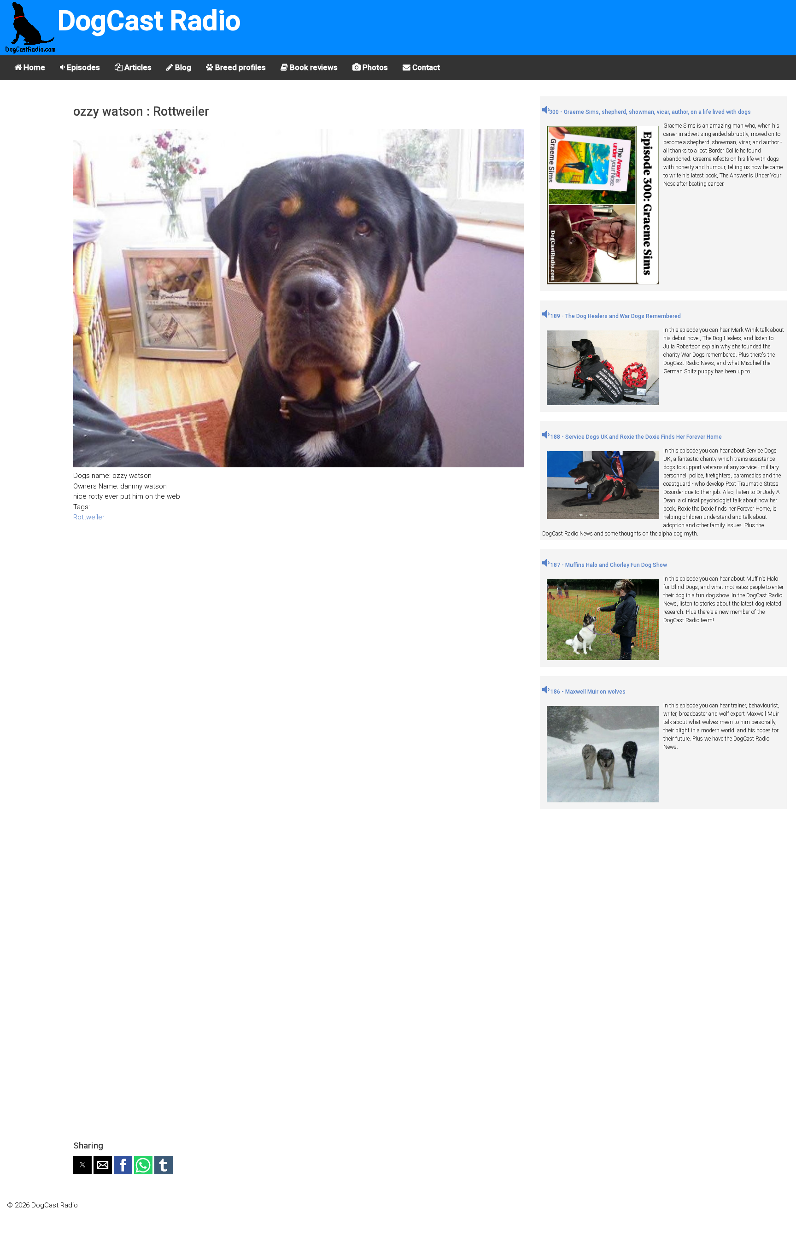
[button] (82, 1165)
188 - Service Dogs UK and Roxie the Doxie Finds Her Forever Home (635, 437)
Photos (374, 67)
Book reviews (313, 67)
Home (33, 67)
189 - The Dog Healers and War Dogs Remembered (615, 316)
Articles (137, 67)
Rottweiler (89, 517)
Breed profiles (239, 67)
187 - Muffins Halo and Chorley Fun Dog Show (608, 565)
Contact (425, 67)
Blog (182, 67)
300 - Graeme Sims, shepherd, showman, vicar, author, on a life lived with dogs (650, 112)
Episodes (82, 67)
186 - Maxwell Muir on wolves (587, 692)
